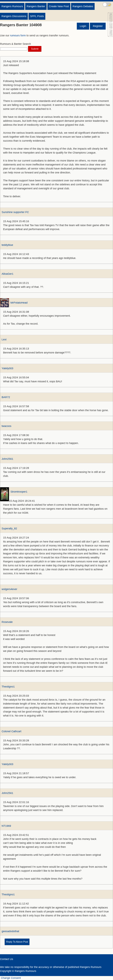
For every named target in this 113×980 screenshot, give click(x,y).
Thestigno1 (8, 686)
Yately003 (7, 368)
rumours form (18, 35)
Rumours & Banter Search (15, 43)
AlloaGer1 (7, 273)
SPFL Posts (37, 16)
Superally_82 (9, 528)
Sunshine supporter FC (15, 212)
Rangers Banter (36, 6)
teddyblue (7, 244)
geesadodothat (10, 931)
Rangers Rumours (12, 6)
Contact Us (6, 959)
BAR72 (6, 397)
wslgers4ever (9, 589)
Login (83, 26)
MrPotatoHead (19, 302)
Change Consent (11, 977)
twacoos (6, 426)
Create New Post (59, 6)
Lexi (4, 339)
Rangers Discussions (13, 16)
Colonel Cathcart (11, 731)
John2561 (7, 458)
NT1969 (6, 825)
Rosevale (7, 622)
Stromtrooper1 (18, 491)
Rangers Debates (83, 6)
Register (98, 26)
